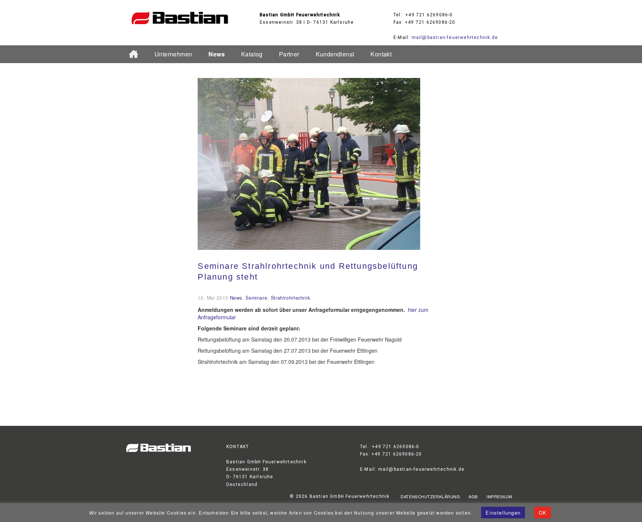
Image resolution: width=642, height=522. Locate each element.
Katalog (252, 54)
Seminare (256, 297)
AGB (473, 496)
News (216, 54)
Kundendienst (335, 54)
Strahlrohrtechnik (290, 297)
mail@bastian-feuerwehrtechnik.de (455, 37)
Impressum (499, 496)
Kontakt (381, 54)
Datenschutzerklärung (430, 496)
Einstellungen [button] (503, 512)
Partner (289, 54)
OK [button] (543, 512)
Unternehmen (173, 54)
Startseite (137, 54)
